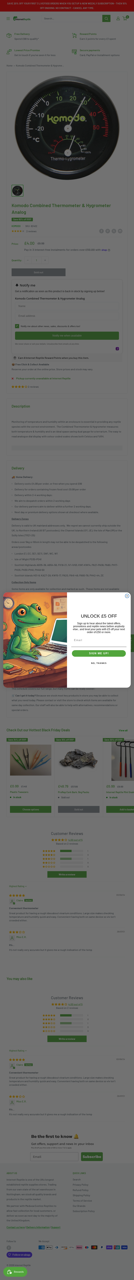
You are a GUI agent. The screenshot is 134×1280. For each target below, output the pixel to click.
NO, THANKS (99, 663)
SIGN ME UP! (99, 653)
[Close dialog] (127, 596)
